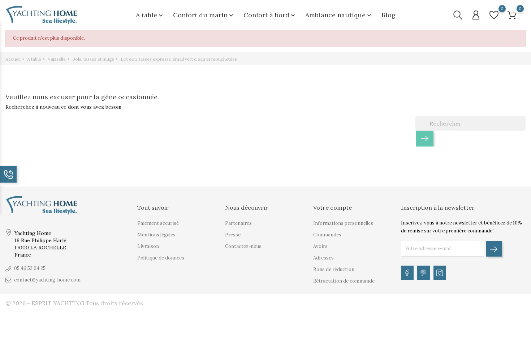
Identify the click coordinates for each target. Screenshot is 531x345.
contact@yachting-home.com (47, 280)
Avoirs (320, 246)
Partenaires (238, 223)
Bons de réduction (333, 269)
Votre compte (332, 207)
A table (150, 15)
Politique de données (160, 258)
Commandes (327, 235)
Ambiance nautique (339, 15)
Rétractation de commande (344, 281)
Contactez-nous (243, 246)
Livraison (148, 246)
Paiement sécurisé (158, 223)
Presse (233, 235)
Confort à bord (270, 15)
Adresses (323, 258)
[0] (493, 14)
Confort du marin (204, 15)
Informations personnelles (343, 223)
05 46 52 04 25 (30, 268)
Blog (388, 15)
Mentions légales (156, 235)
